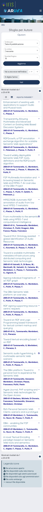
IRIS (3, 25)
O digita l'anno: (11, 77)
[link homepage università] (12, 11)
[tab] (6, 97)
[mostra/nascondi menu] (41, 11)
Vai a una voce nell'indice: (16, 71)
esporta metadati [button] (24, 97)
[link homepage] (8, 4)
